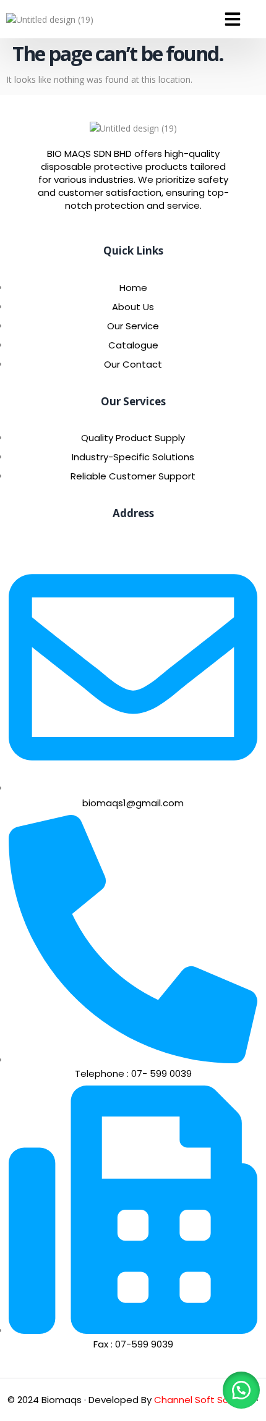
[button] (233, 19)
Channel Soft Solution (204, 1399)
